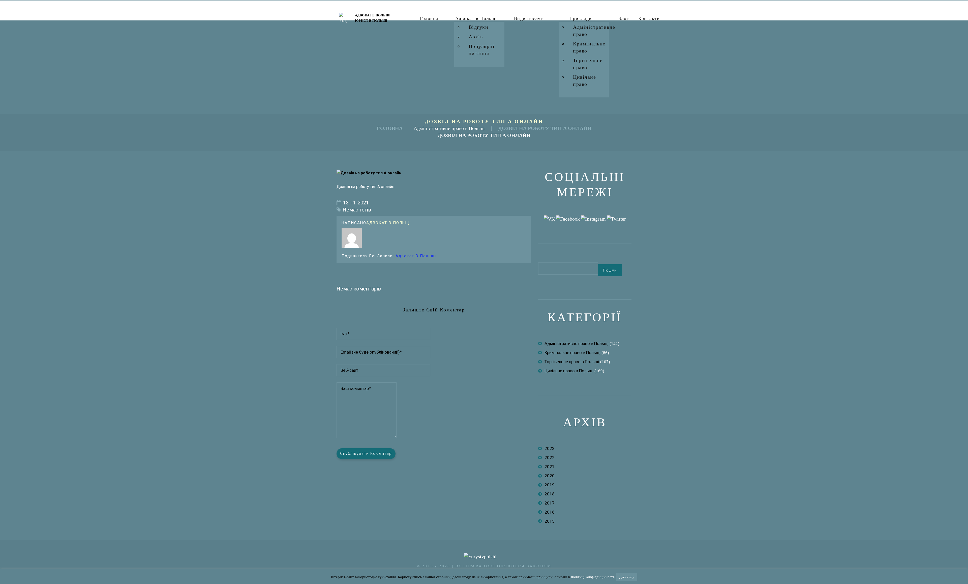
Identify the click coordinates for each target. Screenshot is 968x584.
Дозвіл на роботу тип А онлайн (544, 128)
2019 (549, 484)
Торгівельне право (588, 64)
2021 (549, 466)
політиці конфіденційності (592, 577)
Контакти (649, 18)
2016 (549, 512)
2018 (549, 493)
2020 (549, 475)
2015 (549, 521)
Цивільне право (584, 80)
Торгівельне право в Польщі (571, 361)
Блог (623, 18)
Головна (429, 18)
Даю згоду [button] (626, 577)
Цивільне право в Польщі (568, 370)
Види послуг (528, 18)
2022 (549, 457)
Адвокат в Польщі (476, 18)
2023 (549, 448)
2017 (549, 503)
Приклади (580, 18)
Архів (476, 36)
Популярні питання (482, 49)
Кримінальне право (589, 47)
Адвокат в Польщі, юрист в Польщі (373, 17)
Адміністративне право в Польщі (449, 128)
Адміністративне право (594, 30)
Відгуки (479, 27)
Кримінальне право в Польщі (572, 352)
